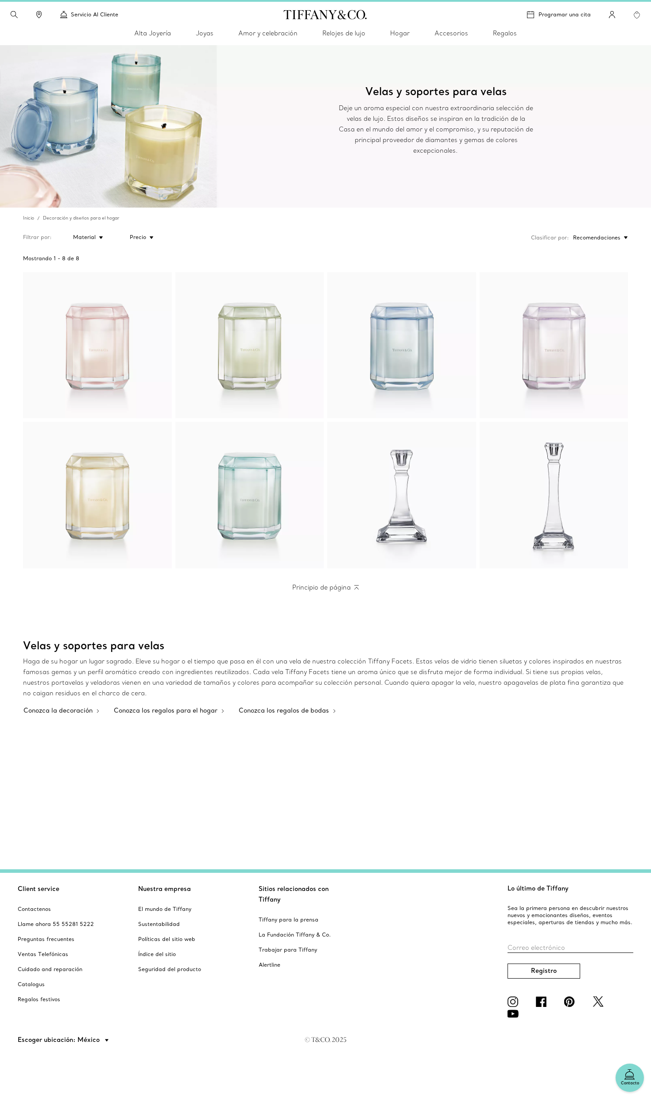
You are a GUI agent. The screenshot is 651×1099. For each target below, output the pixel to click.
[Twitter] (600, 1001)
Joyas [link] (204, 33)
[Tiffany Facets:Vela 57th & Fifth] (97, 345)
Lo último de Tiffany (538, 888)
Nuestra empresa (164, 889)
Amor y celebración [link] (268, 33)
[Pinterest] (571, 1001)
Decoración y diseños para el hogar (81, 218)
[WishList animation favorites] (636, 15)
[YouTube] (515, 1013)
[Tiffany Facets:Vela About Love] (554, 345)
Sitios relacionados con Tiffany (294, 894)
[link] (39, 14)
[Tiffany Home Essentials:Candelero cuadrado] (401, 495)
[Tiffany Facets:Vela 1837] (249, 495)
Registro (544, 971)
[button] (14, 14)
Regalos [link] (505, 33)
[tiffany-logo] (325, 14)
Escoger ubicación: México (59, 1040)
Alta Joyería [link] (152, 33)
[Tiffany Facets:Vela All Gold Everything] (97, 495)
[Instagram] (515, 1001)
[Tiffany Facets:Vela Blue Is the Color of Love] (401, 345)
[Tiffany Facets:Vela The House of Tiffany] (249, 345)
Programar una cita (565, 14)
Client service (38, 889)
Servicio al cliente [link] (94, 14)
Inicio (28, 218)
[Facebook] (543, 1001)
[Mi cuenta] (612, 14)
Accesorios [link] (451, 33)
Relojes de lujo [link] (343, 33)
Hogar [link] (400, 33)
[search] (14, 14)
